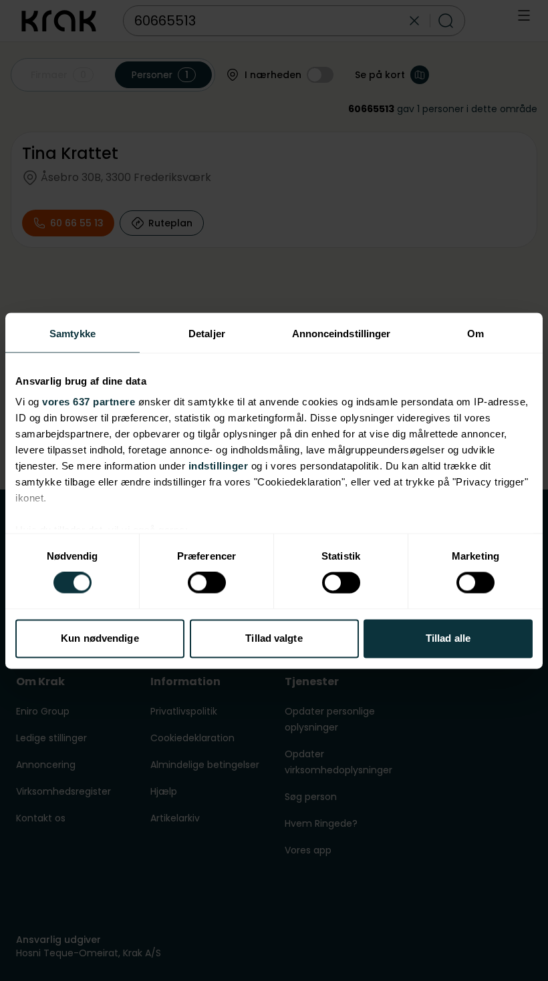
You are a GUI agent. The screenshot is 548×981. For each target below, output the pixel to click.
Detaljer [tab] (206, 333)
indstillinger (218, 465)
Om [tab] (475, 333)
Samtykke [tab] (72, 333)
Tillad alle (448, 638)
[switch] (207, 583)
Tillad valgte (273, 638)
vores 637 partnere (88, 401)
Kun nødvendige (99, 638)
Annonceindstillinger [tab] (341, 333)
